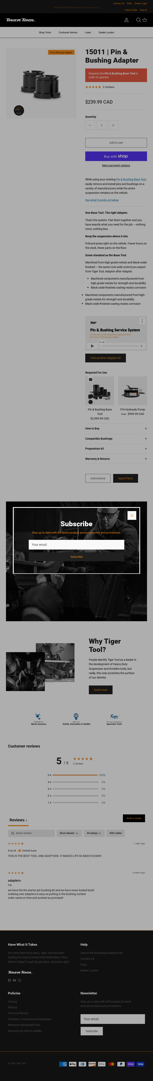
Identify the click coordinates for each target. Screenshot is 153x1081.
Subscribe (77, 557)
